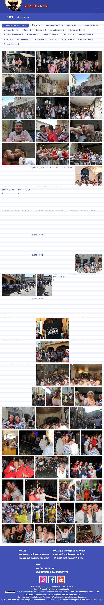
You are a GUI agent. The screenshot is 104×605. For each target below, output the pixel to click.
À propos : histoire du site (68, 554)
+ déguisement (54, 25)
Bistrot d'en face (23, 17)
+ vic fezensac (85, 35)
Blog (38, 564)
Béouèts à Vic (13, 600)
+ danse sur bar (76, 30)
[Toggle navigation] (97, 6)
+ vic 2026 (68, 35)
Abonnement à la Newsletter (52, 572)
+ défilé (8, 39)
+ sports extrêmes (13, 35)
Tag (11, 16)
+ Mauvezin (91, 25)
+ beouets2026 (50, 35)
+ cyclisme (68, 39)
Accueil (5, 17)
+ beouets (32, 35)
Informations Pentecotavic (34, 554)
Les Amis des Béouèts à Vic (68, 558)
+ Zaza (26, 30)
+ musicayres (57, 30)
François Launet (78, 600)
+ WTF (54, 39)
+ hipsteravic (24, 39)
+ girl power (74, 25)
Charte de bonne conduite (34, 558)
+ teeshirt (40, 39)
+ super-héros (11, 44)
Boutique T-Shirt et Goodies (69, 550)
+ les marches (85, 39)
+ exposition (11, 30)
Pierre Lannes (39, 600)
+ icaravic (40, 30)
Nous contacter (45, 568)
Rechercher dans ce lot (16, 25)
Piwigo (100, 600)
